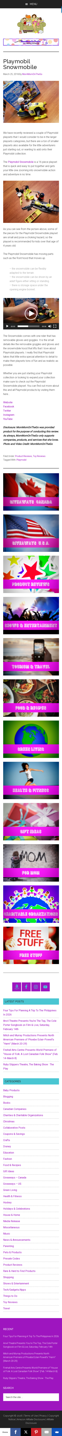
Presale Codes (11, 1258)
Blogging (8, 1096)
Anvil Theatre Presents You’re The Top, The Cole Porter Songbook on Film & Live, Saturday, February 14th (29, 1025)
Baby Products (11, 1090)
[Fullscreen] (54, 326)
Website (8, 402)
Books (6, 1102)
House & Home (11, 1214)
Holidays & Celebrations (16, 1208)
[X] (26, 1432)
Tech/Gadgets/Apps (14, 1289)
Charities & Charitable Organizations (23, 1115)
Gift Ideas (8, 1171)
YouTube (8, 419)
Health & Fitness (12, 1196)
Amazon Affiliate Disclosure (31, 1419)
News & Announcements (16, 1239)
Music (6, 1233)
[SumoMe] (57, 1432)
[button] (31, 313)
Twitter (7, 410)
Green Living (10, 1190)
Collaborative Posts (14, 1127)
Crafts (6, 1140)
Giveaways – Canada (14, 1177)
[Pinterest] (36, 1432)
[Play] (7, 326)
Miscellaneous (11, 1227)
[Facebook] (15, 1432)
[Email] (46, 1432)
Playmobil (21, 460)
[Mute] (49, 326)
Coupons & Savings (14, 1133)
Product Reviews (23, 456)
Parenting (8, 1246)
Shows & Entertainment (16, 1283)
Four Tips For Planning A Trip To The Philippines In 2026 (31, 1336)
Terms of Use (31, 1415)
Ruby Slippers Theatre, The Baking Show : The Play (28, 1378)
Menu (33, 4)
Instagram (8, 414)
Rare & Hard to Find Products (19, 1271)
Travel (6, 1308)
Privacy (43, 1415)
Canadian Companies (14, 1109)
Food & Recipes (12, 1165)
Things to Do (10, 1295)
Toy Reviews (39, 456)
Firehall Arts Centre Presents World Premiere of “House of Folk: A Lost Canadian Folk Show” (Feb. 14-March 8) (30, 1054)
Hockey (7, 1202)
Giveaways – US (12, 1183)
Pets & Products (12, 1252)
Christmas (8, 1121)
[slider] (28, 326)
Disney (7, 1146)
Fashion (7, 1158)
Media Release (11, 1221)
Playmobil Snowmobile (21, 161)
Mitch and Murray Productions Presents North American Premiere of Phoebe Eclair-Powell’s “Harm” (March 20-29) (28, 1039)
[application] (31, 313)
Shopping (8, 1277)
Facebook (8, 406)
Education (8, 1152)
